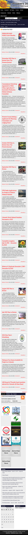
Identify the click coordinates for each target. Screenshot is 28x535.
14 (10, 517)
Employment (3, 13)
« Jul (2, 527)
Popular (15, 393)
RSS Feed (5, 396)
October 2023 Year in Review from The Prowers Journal (8, 145)
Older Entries (3, 391)
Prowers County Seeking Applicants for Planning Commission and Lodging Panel (9, 120)
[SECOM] (6, 445)
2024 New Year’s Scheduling (7, 336)
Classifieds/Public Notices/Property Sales (8, 24)
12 (6, 517)
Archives (2, 26)
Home (2, 10)
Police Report (4, 15)
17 (2, 519)
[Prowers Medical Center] (16, 445)
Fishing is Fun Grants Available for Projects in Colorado (12, 361)
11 (4, 517)
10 (2, 517)
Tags (12, 393)
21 (10, 519)
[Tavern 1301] (16, 435)
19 (6, 519)
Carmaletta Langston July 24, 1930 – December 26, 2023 (9, 243)
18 (4, 519)
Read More (23, 53)
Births (13, 13)
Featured (6, 10)
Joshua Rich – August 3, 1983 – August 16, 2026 (12, 490)
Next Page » (24, 391)
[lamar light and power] (16, 415)
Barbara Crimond (5, 52)
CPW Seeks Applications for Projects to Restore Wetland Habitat (9, 192)
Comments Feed (11, 396)
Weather (9, 13)
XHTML (20, 532)
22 (13, 519)
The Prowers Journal (11, 531)
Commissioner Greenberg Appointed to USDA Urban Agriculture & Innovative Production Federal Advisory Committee (9, 89)
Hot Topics (12, 10)
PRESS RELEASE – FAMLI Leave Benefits (8, 34)
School (21, 10)
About (6, 26)
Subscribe (3, 393)
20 (8, 519)
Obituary (18, 13)
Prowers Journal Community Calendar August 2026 (10, 20)
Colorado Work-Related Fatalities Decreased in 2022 (12, 218)
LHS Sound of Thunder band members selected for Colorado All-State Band (13, 383)
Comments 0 (17, 52)
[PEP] (6, 415)
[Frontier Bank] (16, 425)
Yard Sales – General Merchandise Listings (9, 22)
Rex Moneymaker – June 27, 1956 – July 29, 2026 (13, 502)
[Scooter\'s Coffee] (6, 435)
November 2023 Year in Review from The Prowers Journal (9, 60)
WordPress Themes (15, 532)
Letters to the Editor (21, 24)
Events (17, 10)
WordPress (8, 532)
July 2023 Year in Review (9, 312)
